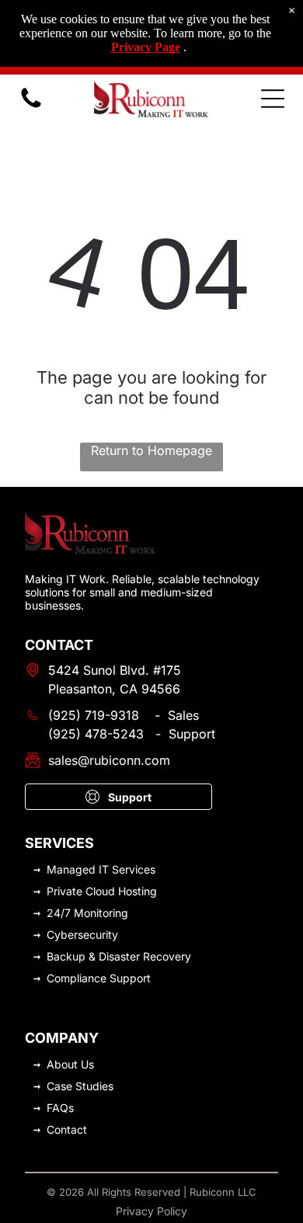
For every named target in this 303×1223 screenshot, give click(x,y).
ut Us (81, 1064)
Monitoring (101, 912)
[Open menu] (272, 98)
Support (130, 978)
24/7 (59, 912)
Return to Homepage (151, 450)
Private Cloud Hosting (102, 891)
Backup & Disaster (93, 956)
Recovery (167, 956)
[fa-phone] (31, 106)
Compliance (76, 978)
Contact (67, 1129)
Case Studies (80, 1086)
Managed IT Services (101, 869)
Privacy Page (145, 47)
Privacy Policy (151, 1211)
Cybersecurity (82, 934)
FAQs (60, 1107)
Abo (57, 1064)
